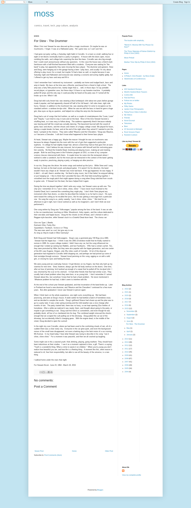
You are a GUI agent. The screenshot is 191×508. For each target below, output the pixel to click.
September (131, 315)
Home (74, 451)
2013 (127, 342)
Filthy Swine (128, 106)
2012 (127, 345)
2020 (127, 295)
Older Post (109, 451)
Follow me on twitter (131, 101)
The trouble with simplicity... (134, 41)
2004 (127, 372)
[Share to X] (46, 372)
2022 (127, 289)
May (128, 328)
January (130, 335)
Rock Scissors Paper (132, 132)
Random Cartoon (130, 135)
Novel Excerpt (129, 121)
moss (44, 13)
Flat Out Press (129, 98)
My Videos (128, 115)
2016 (127, 305)
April (128, 331)
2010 (127, 352)
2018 (127, 299)
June (129, 321)
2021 (127, 292)
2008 (127, 359)
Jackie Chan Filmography (134, 109)
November (131, 311)
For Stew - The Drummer (135, 324)
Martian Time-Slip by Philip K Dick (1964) (139, 62)
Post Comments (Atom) (53, 455)
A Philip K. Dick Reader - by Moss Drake (139, 76)
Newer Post (39, 451)
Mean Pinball (129, 58)
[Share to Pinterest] (51, 372)
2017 (127, 302)
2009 (127, 355)
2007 (127, 362)
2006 (127, 365)
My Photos (128, 103)
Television (128, 123)
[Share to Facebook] (48, 372)
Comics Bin (128, 95)
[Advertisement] (139, 172)
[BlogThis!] (43, 372)
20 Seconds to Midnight (133, 129)
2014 (127, 339)
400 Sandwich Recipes (133, 89)
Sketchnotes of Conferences (135, 79)
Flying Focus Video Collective (135, 112)
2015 (127, 308)
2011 (127, 349)
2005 (127, 368)
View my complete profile (131, 475)
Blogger (100, 490)
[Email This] (40, 372)
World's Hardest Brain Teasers (135, 92)
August (129, 318)
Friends (127, 118)
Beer (126, 126)
